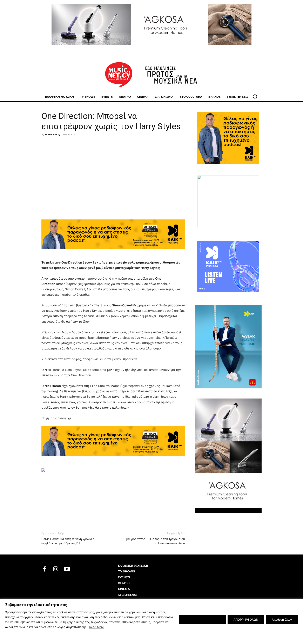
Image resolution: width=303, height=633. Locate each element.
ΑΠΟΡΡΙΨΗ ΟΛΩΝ (246, 619)
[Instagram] (55, 569)
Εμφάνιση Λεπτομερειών (202, 619)
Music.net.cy (52, 134)
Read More (96, 627)
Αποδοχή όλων (282, 619)
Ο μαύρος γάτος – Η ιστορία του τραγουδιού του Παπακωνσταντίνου (154, 541)
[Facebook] (44, 569)
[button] (255, 96)
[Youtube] (67, 569)
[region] (151, 616)
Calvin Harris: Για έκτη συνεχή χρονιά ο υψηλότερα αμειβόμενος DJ (68, 541)
